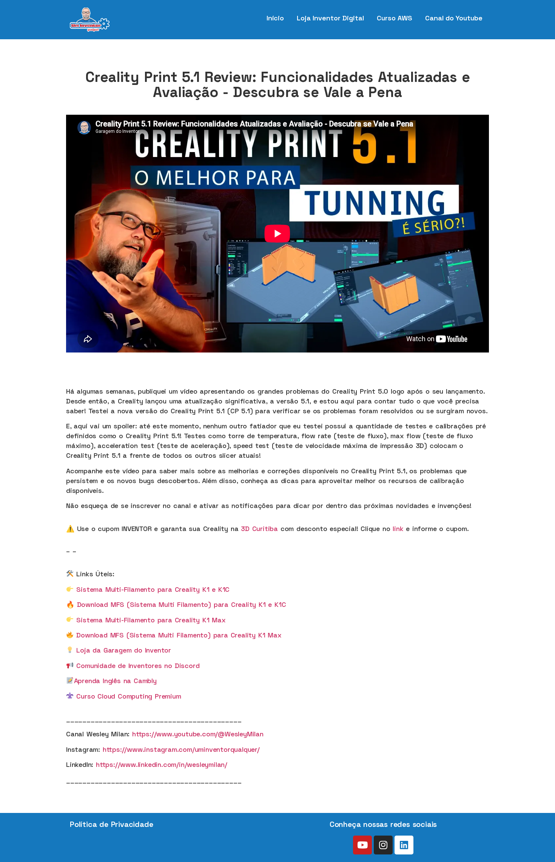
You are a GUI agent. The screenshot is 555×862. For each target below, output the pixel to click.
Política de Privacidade (111, 824)
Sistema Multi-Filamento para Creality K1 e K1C (152, 589)
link (398, 528)
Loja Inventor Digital (330, 18)
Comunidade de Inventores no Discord (137, 665)
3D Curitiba (259, 528)
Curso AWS (394, 18)
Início (275, 18)
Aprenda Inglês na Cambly (115, 680)
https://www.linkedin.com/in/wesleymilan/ (161, 764)
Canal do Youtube (454, 18)
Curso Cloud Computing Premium (128, 696)
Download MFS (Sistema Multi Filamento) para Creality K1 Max (178, 635)
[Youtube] (362, 845)
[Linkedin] (404, 845)
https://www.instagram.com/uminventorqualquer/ (181, 749)
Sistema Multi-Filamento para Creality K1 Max (150, 620)
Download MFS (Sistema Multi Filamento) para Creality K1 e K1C (181, 604)
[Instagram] (383, 845)
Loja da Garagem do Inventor (123, 650)
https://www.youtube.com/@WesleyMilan (198, 734)
